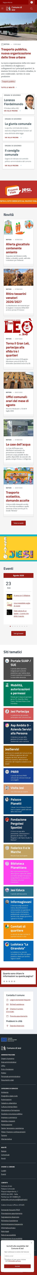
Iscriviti (17, 1266)
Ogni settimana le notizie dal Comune (16, 1252)
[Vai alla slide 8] (26, 626)
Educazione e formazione (10, 1110)
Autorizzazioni (6, 1099)
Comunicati (5, 1154)
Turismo (4, 1135)
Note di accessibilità (8, 1235)
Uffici (3, 1065)
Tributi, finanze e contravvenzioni (13, 1131)
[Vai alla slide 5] (19, 626)
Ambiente (4, 1092)
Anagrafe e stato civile (9, 1096)
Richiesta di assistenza (9, 1220)
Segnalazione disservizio (10, 1217)
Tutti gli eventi (18, 633)
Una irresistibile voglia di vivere (22, 604)
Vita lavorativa (6, 1139)
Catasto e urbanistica (9, 1103)
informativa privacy (14, 1261)
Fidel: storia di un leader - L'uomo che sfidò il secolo (21, 613)
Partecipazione (6, 1124)
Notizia (8, 240)
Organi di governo (7, 1058)
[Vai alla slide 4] (17, 626)
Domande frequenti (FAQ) (10, 1209)
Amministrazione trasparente (12, 1224)
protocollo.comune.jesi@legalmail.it (14, 1199)
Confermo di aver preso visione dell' (15, 1260)
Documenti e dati (7, 1080)
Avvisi (3, 1158)
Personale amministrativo (10, 1076)
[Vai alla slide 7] (24, 626)
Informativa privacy (8, 1227)
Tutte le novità (18, 523)
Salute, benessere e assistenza (12, 1128)
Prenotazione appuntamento (11, 1213)
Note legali (5, 1231)
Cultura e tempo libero (9, 1106)
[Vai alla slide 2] (12, 626)
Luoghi (3, 1170)
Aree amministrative (8, 1062)
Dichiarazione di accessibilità (11, 1238)
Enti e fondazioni (7, 1069)
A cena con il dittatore (22, 595)
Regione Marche (4, 2)
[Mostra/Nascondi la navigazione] (2, 8)
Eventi (3, 1174)
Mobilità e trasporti (8, 1121)
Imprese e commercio (9, 1117)
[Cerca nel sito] (31, 8)
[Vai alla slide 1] (10, 626)
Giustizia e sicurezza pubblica (11, 1114)
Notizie (3, 1151)
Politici (3, 1073)
